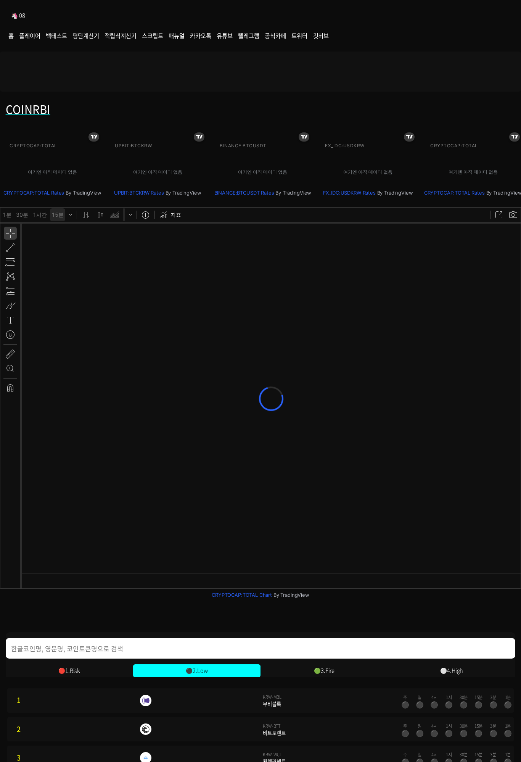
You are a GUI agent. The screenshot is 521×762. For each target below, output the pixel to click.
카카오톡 (200, 35)
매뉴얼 (177, 35)
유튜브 (225, 35)
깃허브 (321, 35)
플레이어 (29, 35)
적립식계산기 (120, 35)
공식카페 (275, 35)
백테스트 (56, 35)
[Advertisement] (260, 71)
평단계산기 (85, 35)
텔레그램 (248, 35)
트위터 (299, 35)
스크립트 (152, 35)
